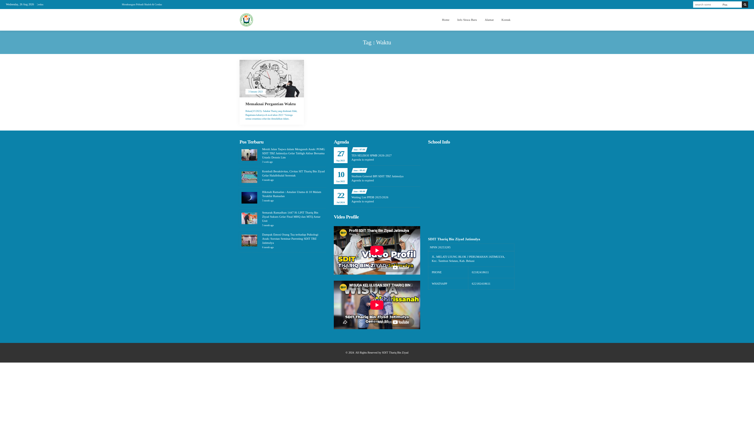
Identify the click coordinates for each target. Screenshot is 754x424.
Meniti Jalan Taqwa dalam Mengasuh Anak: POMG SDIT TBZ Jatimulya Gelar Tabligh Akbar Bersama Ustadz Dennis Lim (293, 153)
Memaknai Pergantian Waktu (270, 104)
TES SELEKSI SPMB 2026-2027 (371, 155)
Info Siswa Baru (467, 19)
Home (445, 19)
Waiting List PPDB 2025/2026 (369, 197)
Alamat (489, 19)
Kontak (506, 19)
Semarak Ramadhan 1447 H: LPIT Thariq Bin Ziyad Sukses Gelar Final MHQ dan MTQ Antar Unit (291, 216)
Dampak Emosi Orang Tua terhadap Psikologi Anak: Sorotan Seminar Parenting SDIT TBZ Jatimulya (290, 238)
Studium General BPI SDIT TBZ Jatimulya (377, 176)
